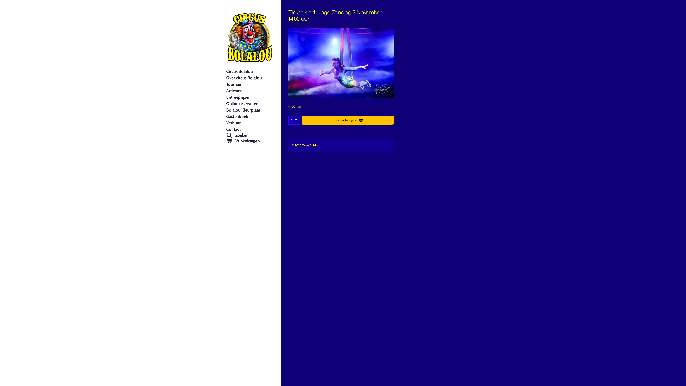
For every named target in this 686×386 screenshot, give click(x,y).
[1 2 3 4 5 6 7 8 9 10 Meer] (294, 120)
